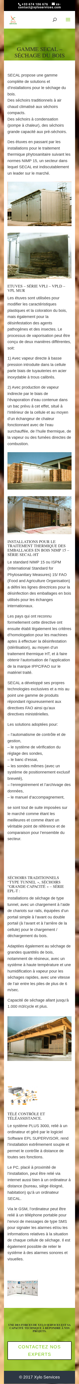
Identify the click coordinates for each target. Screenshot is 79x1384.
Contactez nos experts (39, 1350)
